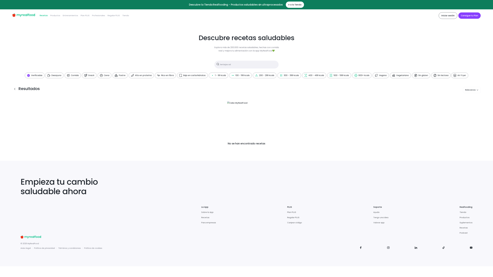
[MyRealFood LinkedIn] (416, 248)
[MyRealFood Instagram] (388, 248)
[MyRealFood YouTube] (471, 248)
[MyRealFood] (23, 15)
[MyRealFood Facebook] (360, 248)
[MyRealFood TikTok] (443, 248)
